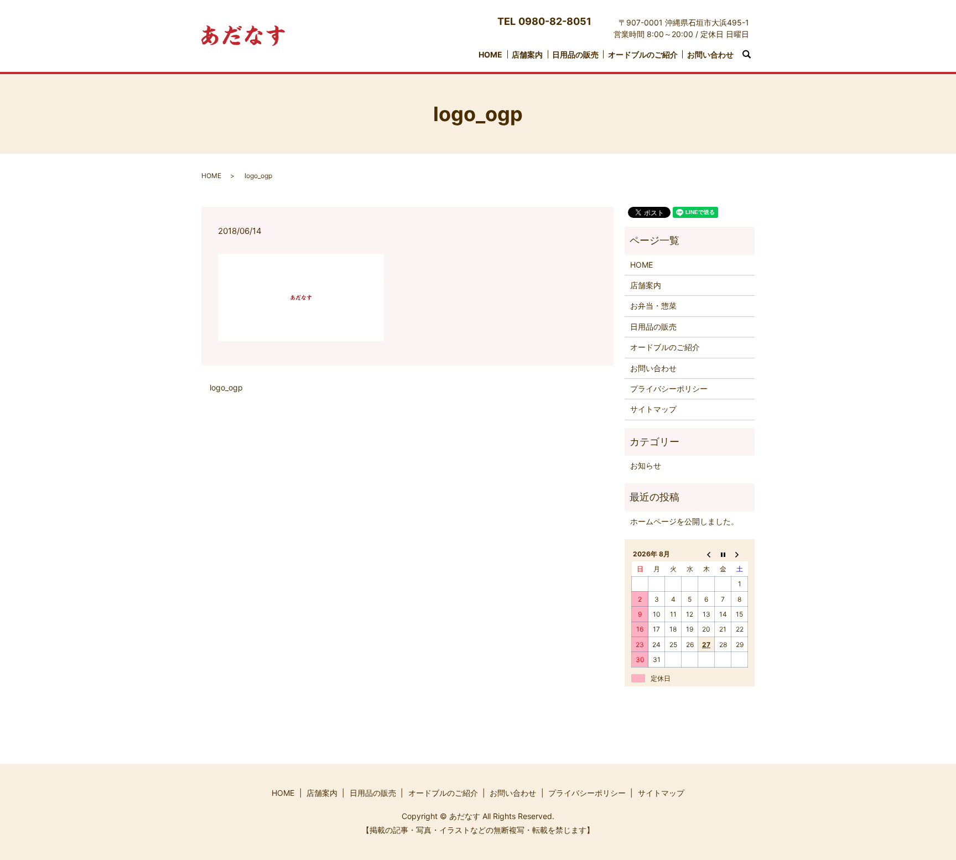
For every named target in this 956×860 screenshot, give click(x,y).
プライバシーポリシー (669, 388)
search (752, 55)
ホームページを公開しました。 (684, 521)
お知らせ (645, 465)
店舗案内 (527, 54)
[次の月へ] (739, 554)
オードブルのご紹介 (643, 54)
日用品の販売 (575, 54)
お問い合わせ (710, 54)
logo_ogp (226, 387)
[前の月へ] (706, 554)
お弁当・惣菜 (653, 305)
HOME (490, 54)
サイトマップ (653, 409)
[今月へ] (723, 554)
